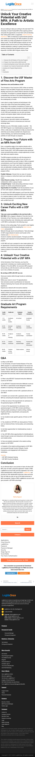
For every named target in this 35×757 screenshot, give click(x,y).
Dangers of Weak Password (8, 680)
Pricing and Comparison (10, 635)
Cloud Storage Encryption (7, 655)
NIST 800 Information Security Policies (10, 682)
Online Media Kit (5, 724)
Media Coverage (5, 722)
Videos (3, 692)
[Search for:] (12, 529)
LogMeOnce (26, 472)
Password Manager (7, 548)
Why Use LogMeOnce (7, 676)
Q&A (4, 70)
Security (3, 550)
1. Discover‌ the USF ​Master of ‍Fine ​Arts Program (15, 60)
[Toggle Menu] (32, 3)
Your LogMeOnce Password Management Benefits (13, 684)
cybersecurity (8, 9)
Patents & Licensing (6, 718)
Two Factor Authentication (9, 556)
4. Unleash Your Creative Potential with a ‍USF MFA (16, 66)
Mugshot (4, 659)
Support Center (5, 690)
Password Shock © (6, 661)
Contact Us (4, 712)
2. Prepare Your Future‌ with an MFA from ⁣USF (14, 62)
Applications (5, 540)
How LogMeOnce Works (7, 674)
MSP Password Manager (7, 703)
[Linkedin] (17, 517)
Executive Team (5, 716)
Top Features (5, 642)
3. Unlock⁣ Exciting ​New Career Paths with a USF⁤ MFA (16, 64)
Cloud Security (5, 542)
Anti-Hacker (4, 653)
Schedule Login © (6, 663)
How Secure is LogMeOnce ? (8, 678)
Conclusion (6, 72)
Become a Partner (6, 702)
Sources (3, 455)
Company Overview (6, 714)
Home (2, 9)
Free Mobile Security (6, 657)
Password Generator (6, 694)
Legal (3, 720)
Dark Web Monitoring (6, 667)
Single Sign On (5, 552)
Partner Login (5, 706)
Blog (3, 726)
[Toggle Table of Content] (28, 57)
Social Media (5, 554)
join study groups (13, 235)
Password (4, 546)
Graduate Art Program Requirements (12, 68)
